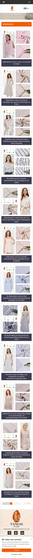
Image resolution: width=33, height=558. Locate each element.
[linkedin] (22, 533)
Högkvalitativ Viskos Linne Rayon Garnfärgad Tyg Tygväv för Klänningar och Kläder (16, 102)
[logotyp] (12, 8)
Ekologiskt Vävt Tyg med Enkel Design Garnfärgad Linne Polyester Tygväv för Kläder (16, 494)
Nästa (28, 503)
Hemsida (13, 17)
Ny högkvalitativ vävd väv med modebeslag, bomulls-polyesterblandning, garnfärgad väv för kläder (16, 298)
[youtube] (16, 533)
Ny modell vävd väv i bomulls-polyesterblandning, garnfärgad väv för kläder (16, 180)
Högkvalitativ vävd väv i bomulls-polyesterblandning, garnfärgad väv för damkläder (16, 259)
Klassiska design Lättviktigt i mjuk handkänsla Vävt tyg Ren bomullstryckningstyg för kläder (16, 376)
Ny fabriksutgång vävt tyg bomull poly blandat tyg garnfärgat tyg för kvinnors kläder (16, 337)
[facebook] (9, 533)
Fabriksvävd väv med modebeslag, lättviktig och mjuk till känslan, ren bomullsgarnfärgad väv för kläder (16, 415)
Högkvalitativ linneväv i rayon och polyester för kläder (16, 63)
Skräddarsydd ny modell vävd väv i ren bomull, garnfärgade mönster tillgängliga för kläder (16, 219)
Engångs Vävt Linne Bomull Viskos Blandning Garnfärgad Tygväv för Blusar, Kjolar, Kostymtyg (16, 141)
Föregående (6, 503)
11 (25, 503)
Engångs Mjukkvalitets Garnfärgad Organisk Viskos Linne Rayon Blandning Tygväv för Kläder (16, 455)
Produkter (21, 17)
